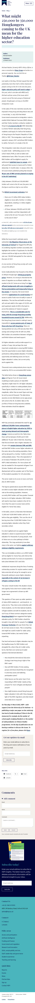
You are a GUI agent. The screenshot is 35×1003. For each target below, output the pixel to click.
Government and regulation (10, 944)
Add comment (9, 799)
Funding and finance (8, 941)
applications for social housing (19, 295)
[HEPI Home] (8, 3)
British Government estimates (15, 192)
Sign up (4, 982)
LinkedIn (4, 925)
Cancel (13, 830)
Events (4, 973)
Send (5, 830)
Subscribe (9, 760)
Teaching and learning (9, 960)
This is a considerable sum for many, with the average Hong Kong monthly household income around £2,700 (16, 314)
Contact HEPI (6, 985)
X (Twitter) (5, 922)
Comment (4, 817)
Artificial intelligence (8, 938)
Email (3, 802)
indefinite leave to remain (18, 162)
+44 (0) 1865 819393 (8, 905)
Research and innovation (9, 947)
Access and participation (9, 935)
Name (3, 809)
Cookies (4, 999)
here (28, 730)
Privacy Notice (11, 999)
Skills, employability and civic (11, 950)
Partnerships (6, 979)
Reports (4, 970)
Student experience (8, 957)
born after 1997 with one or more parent (12, 228)
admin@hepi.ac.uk (7, 911)
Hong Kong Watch (8, 616)
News (3, 976)
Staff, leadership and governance (12, 953)
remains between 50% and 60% (21, 445)
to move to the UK (15, 126)
